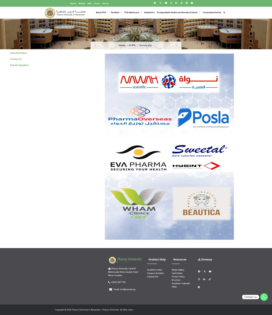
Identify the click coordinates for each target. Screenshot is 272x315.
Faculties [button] (115, 12)
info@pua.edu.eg (127, 289)
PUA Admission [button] (131, 12)
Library (105, 3)
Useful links (177, 273)
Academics (149, 12)
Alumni (73, 3)
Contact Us (16, 59)
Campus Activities (155, 273)
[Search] (225, 12)
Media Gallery (178, 270)
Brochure (176, 280)
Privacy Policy (178, 276)
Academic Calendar (181, 283)
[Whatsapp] (264, 297)
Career (97, 3)
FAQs (174, 287)
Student (81, 3)
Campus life (152, 276)
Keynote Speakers (19, 65)
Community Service (212, 12)
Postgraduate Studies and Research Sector (177, 12)
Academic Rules (154, 270)
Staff (89, 3)
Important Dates (18, 53)
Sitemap (206, 259)
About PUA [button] (101, 12)
